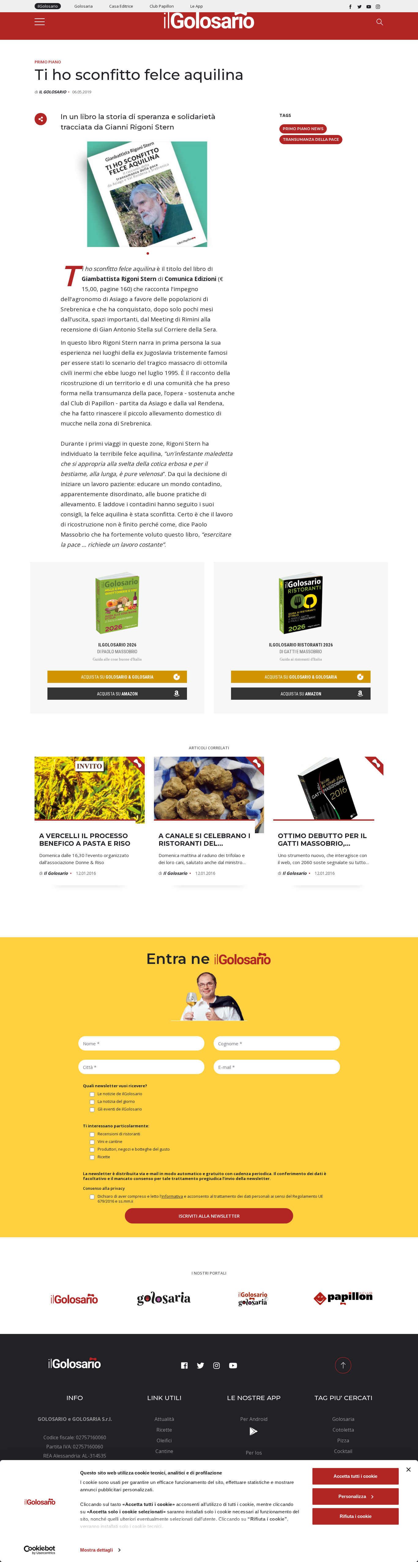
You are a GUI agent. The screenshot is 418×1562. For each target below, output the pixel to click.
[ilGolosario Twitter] (359, 6)
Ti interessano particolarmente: (116, 1125)
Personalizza (352, 1496)
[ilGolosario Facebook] (350, 6)
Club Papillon (162, 6)
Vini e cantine (110, 1141)
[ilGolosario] (209, 18)
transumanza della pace (311, 139)
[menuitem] (164, 1419)
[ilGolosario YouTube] (368, 6)
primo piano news (303, 128)
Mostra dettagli (96, 1550)
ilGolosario (48, 6)
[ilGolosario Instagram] (377, 6)
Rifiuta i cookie (355, 1516)
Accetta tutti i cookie (355, 1476)
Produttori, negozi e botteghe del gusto (134, 1149)
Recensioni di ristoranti (119, 1134)
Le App (196, 6)
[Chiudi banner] (408, 1469)
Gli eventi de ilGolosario (120, 1109)
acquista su (117, 677)
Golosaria (83, 6)
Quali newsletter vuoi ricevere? (115, 1085)
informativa (172, 1196)
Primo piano (48, 62)
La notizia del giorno (116, 1101)
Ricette (104, 1156)
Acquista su (117, 693)
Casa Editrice (121, 6)
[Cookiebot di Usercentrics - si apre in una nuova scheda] (39, 1550)
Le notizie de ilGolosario (120, 1093)
